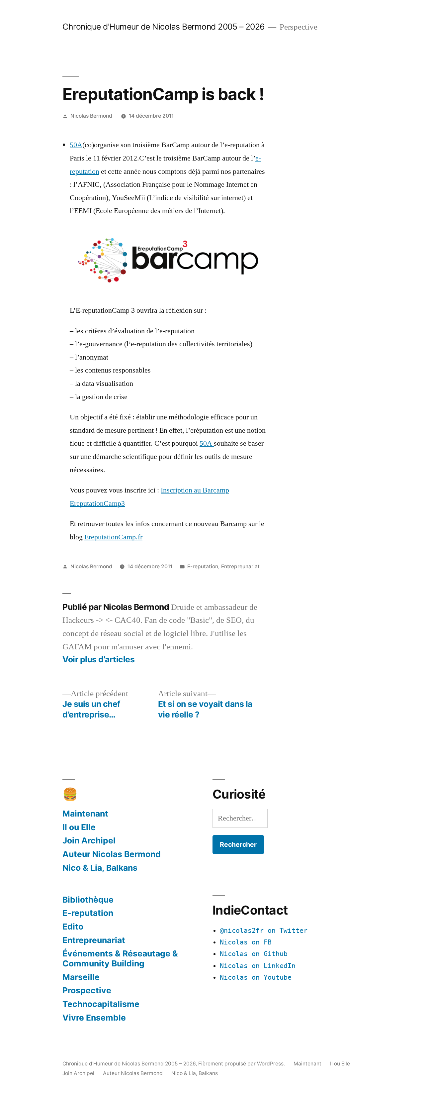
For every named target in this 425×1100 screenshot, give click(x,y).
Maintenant (85, 814)
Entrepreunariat (240, 566)
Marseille (81, 977)
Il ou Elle (79, 827)
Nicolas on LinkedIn (258, 966)
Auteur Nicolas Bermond (111, 854)
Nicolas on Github (254, 954)
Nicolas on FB (246, 942)
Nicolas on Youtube (256, 977)
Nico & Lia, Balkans (99, 868)
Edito (72, 927)
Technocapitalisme (100, 1004)
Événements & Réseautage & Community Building (120, 958)
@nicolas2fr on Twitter (263, 931)
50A (76, 145)
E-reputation (202, 566)
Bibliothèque (88, 900)
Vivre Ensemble (94, 1018)
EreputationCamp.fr (113, 537)
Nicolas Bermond (91, 116)
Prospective (86, 990)
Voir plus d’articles (98, 659)
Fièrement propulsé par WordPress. (242, 1063)
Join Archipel (89, 840)
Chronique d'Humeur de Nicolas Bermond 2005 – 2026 (163, 27)
